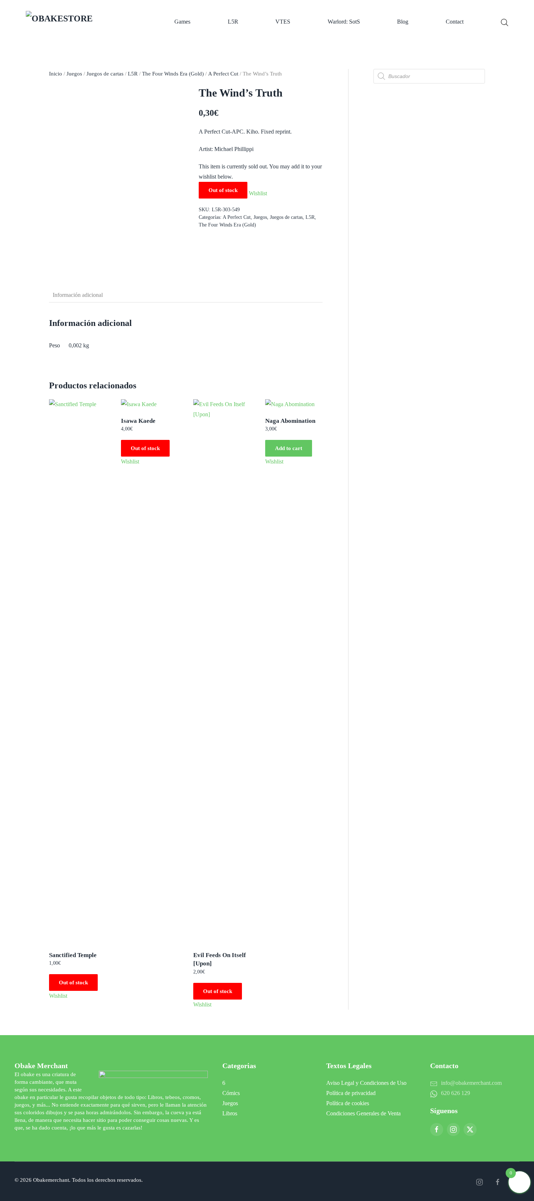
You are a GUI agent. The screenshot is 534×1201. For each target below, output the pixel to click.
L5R (233, 22)
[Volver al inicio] (82, 21)
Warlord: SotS (344, 22)
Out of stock (73, 982)
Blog (402, 22)
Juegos (74, 74)
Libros (229, 1113)
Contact (455, 22)
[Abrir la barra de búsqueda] (504, 22)
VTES (282, 22)
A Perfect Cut (223, 74)
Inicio (55, 74)
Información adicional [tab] (78, 295)
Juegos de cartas (105, 74)
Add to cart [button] (288, 448)
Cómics (231, 1093)
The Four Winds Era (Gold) (173, 74)
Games (182, 22)
